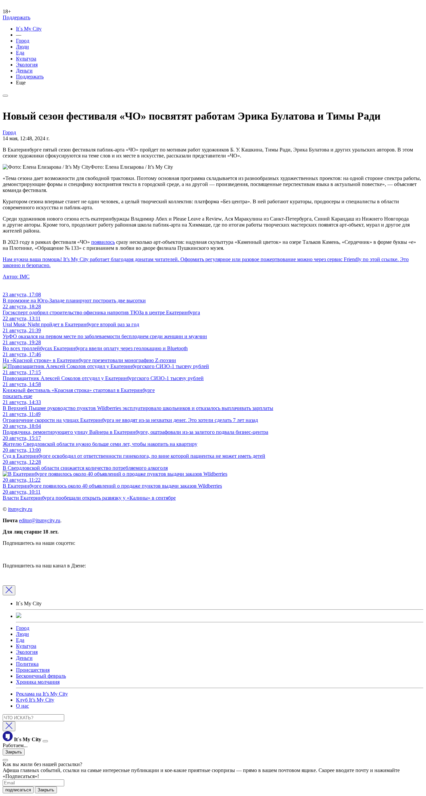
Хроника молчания (38, 682)
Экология (27, 64)
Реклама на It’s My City (42, 694)
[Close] (9, 590)
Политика (27, 664)
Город (22, 41)
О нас (22, 706)
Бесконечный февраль (41, 676)
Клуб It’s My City (35, 700)
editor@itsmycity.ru (39, 520)
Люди (22, 47)
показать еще (17, 396)
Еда (20, 52)
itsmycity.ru (20, 509)
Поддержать (16, 17)
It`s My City (29, 29)
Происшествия (33, 670)
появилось (103, 242)
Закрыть (13, 751)
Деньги (24, 70)
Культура (26, 58)
